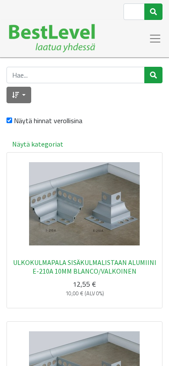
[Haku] (153, 11)
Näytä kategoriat (37, 144)
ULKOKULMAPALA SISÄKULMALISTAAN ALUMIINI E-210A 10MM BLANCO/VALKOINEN (84, 266)
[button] (18, 95)
